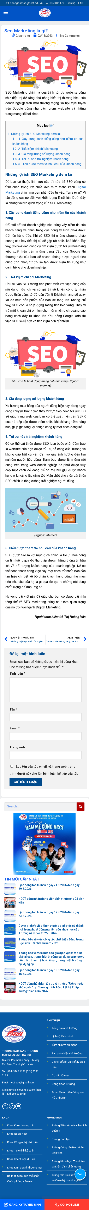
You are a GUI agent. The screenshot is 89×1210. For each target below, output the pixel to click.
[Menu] (5, 14)
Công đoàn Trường (63, 1083)
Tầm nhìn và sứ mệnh (64, 1044)
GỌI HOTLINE (69, 1204)
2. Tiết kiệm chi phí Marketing (35, 149)
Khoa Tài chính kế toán (20, 1150)
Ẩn (51, 125)
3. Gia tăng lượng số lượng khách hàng (41, 154)
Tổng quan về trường (64, 1028)
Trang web (17, 747)
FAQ (80, 3)
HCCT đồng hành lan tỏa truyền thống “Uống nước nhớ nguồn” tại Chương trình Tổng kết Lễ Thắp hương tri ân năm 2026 (50, 987)
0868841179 (56, 3)
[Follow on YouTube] (18, 1106)
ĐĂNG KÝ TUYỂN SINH (25, 1204)
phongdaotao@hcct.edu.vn (26, 3)
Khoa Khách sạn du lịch (21, 1159)
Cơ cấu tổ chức (61, 1075)
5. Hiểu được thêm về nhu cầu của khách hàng (46, 164)
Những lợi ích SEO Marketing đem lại (34, 134)
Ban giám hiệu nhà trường (67, 1053)
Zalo (80, 1174)
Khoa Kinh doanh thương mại (24, 1167)
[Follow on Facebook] (5, 1106)
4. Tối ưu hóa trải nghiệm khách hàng (40, 159)
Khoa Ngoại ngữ (17, 1133)
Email (15, 728)
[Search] (80, 806)
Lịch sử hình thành (62, 1036)
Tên (13, 709)
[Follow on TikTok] (12, 1106)
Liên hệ (71, 3)
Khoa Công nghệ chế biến (22, 1142)
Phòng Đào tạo (61, 1139)
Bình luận (17, 673)
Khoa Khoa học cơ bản (20, 1125)
